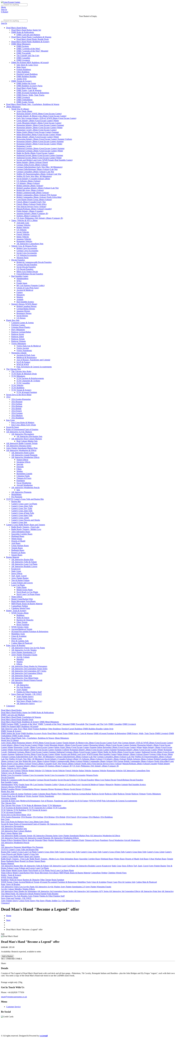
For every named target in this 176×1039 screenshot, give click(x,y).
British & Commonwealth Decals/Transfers (34, 262)
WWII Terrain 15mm (19, 627)
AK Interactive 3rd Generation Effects (26, 673)
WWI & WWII (22, 364)
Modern (19, 297)
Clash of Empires (12, 1029)
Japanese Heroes (23, 311)
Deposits (20, 467)
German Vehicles (23, 225)
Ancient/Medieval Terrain (21, 629)
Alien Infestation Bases (20, 532)
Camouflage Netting (19, 606)
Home (8, 915)
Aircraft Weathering (24, 485)
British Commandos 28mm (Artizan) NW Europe (36, 195)
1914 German (17, 413)
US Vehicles (21, 230)
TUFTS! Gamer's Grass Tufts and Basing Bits (25, 499)
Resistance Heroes (23, 313)
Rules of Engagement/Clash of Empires (22, 429)
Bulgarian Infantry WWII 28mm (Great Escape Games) (39, 114)
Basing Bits (16, 501)
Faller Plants (21, 587)
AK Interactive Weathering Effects (25, 457)
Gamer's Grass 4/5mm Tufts (22, 513)
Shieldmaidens (22, 278)
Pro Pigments (16, 497)
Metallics (20, 659)
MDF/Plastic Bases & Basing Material (26, 604)
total (44, 1036)
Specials (19, 464)
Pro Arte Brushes (23, 687)
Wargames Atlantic (19, 353)
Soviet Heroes (22, 316)
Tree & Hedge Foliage (20, 580)
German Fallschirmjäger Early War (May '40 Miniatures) (39, 167)
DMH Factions (22, 46)
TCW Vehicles (17, 385)
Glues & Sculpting (18, 636)
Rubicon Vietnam (18, 341)
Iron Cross (10, 420)
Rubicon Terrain (18, 339)
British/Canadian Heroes (26, 306)
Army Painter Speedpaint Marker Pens (21, 448)
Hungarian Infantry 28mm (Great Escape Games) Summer (40, 125)
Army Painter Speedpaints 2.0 (23, 652)
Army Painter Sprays (24, 696)
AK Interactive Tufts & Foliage (24, 562)
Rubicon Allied (17, 336)
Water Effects (16, 597)
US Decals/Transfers (24, 269)
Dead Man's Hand (73, 1027)
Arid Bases (15, 543)
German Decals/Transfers (26, 264)
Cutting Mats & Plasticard (21, 643)
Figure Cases (16, 638)
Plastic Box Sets (12, 320)
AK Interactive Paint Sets (21, 676)
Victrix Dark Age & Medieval (28, 346)
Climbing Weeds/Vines (20, 608)
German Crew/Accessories (27, 251)
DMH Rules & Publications (22, 32)
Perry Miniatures (18, 329)
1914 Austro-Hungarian (21, 399)
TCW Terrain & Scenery (21, 390)
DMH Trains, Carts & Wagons (28, 90)
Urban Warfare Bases (20, 545)
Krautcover (15, 569)
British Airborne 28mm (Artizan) (29, 185)
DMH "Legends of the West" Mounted (32, 51)
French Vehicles (23, 234)
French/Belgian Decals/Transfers (29, 274)
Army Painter (21, 689)
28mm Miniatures (13, 107)
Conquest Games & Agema (22, 323)
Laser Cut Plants (18, 585)
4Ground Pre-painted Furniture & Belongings (29, 631)
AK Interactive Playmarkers (22, 434)
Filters (19, 469)
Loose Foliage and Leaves (22, 583)
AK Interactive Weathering (147, 1029)
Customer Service (13, 1007)
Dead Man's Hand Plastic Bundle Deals (32, 39)
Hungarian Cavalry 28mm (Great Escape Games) (36, 130)
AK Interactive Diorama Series (18, 446)
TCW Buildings (17, 388)
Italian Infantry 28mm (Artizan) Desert (32, 162)
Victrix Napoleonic (24, 350)
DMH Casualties (23, 58)
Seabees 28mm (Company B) (28, 216)
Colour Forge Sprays (24, 699)
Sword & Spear (12, 427)
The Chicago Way (13, 369)
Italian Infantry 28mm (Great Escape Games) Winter (37, 137)
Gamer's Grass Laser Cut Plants (24, 504)
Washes (19, 471)
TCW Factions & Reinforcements (30, 378)
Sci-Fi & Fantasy (23, 362)
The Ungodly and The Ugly (27, 55)
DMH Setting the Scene (26, 83)
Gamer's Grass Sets (19, 522)
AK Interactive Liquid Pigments (24, 455)
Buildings (20, 615)
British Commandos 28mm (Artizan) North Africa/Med (38, 197)
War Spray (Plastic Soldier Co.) (29, 701)
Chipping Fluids (23, 476)
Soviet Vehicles (22, 232)
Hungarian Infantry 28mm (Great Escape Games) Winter (39, 127)
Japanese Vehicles (23, 239)
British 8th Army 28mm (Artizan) (30, 190)
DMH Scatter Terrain (25, 102)
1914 (8, 397)
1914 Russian (16, 401)
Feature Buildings (23, 69)
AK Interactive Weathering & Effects (21, 450)
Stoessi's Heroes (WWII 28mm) (24, 304)
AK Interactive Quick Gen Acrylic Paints (28, 648)
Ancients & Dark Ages (25, 355)
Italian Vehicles (22, 237)
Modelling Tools (18, 634)
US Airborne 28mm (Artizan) (28, 181)
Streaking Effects (23, 462)
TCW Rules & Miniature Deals (24, 374)
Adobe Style (21, 79)
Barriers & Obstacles (24, 620)
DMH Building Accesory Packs (29, 86)
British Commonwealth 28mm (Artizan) (32, 192)
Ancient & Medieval (24, 290)
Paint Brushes (17, 682)
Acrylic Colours (23, 657)
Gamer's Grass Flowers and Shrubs (25, 520)
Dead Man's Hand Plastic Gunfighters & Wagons (31, 37)
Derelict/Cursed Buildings (27, 74)
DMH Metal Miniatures (21, 44)
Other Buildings (23, 72)
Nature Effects (22, 460)
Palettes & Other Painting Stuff (29, 692)
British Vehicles (22, 227)
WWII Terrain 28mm (19, 613)
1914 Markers (17, 415)
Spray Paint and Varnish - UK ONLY (26, 694)
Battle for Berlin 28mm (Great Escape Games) (35, 153)
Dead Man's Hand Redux (16, 28)
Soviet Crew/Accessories (26, 253)
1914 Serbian (16, 404)
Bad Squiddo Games (19, 276)
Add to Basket (7, 956)
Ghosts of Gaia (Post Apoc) (27, 288)
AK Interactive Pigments (21, 492)
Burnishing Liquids (24, 473)
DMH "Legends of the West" (28, 48)
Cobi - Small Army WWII (137, 1031)
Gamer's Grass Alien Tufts (22, 506)
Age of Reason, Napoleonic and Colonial (33, 360)
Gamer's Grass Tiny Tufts (21, 508)
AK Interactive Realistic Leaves (24, 566)
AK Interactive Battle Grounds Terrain (21, 443)
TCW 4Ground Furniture (26, 392)
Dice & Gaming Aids (20, 641)
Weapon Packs (22, 257)
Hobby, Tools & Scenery (16, 610)
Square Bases (16, 555)
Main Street (21, 67)
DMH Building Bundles (26, 76)
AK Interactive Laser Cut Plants (24, 564)
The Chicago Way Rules (21, 371)
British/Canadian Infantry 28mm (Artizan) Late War (37, 188)
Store (8, 920)
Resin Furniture (22, 624)
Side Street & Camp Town (27, 65)
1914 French (16, 411)
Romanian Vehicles (24, 241)
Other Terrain (21, 622)
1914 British (16, 408)
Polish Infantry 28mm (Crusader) (29, 211)
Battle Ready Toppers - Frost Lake (25, 527)
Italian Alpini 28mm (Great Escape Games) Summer (37, 132)
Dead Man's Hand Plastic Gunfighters (34, 1027)
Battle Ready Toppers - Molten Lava (26, 529)
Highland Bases (17, 536)
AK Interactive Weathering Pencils (25, 487)
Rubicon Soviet (17, 334)
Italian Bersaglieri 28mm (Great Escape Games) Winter (38, 134)
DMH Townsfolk (23, 53)
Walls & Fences (22, 617)
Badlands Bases (17, 550)
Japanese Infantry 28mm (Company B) (32, 213)
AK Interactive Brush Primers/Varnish (26, 680)
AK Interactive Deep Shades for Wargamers (29, 666)
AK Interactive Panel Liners (22, 453)
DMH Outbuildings (24, 100)
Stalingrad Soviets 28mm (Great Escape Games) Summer (39, 155)
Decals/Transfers (18, 260)
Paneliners (20, 480)
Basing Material (12, 557)
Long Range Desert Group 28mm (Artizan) (34, 199)
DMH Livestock (23, 60)
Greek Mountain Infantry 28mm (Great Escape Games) (38, 123)
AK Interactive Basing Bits (22, 559)
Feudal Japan (21, 283)
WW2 (18, 281)
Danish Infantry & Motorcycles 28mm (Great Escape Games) (41, 116)
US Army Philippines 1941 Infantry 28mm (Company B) (39, 218)
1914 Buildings (17, 418)
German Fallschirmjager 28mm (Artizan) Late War (37, 169)
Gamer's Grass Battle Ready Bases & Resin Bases (48, 1031)
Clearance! (10, 706)
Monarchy (20, 295)
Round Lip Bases (18, 552)
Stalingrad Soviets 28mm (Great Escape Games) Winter (39, 158)
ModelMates (16, 494)
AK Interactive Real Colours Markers (26, 439)
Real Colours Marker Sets (26, 441)
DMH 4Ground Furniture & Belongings (32, 93)
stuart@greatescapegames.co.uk (14, 997)
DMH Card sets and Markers (28, 35)
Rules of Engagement (163, 1027)
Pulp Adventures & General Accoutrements (34, 367)
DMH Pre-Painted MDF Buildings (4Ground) (30, 62)
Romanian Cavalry (24, 146)
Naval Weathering (23, 483)
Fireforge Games (18, 325)
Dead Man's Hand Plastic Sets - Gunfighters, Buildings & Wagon (32, 104)
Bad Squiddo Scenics (25, 302)
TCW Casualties (23, 383)
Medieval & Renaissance (26, 357)
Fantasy (19, 292)
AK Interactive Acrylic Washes (24, 650)
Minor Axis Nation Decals (27, 271)
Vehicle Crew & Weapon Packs (24, 246)
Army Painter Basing (19, 578)
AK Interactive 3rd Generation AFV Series (28, 671)
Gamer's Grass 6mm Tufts (21, 515)
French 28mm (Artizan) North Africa (31, 204)
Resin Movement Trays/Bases (23, 601)
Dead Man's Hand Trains (26, 88)
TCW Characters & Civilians (28, 381)
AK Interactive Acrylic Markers (19, 432)
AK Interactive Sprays (25, 703)
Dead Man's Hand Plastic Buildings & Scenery (30, 42)
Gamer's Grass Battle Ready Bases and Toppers (25, 525)
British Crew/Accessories (26, 248)
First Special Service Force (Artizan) (31, 206)
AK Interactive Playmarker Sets (29, 436)
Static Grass (16, 571)
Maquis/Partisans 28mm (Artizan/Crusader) (34, 209)
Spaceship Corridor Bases (21, 534)
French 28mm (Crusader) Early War (31, 202)
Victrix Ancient (22, 348)
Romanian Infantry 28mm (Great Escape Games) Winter (39, 144)
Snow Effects (16, 573)
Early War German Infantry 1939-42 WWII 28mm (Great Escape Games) (46, 118)
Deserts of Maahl (18, 541)
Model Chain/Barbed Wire (22, 599)
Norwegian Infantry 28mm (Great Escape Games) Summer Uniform (44, 139)
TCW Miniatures (18, 376)
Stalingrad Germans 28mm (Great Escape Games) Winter (39, 151)
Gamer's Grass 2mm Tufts (21, 511)
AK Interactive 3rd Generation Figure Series (29, 669)
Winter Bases (16, 538)
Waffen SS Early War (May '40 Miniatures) (34, 176)
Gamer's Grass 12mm (20, 518)
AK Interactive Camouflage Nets (29, 244)
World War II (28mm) (20, 109)
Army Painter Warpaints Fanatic (24, 655)
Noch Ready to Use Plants (27, 592)
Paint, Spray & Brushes (15, 645)
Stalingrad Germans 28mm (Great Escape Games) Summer (40, 148)
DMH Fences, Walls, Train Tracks (30, 95)
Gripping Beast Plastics (20, 327)
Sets (18, 490)
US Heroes (21, 318)
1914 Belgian (16, 406)
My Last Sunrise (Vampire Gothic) (30, 285)
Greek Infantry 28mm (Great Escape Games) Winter (37, 120)
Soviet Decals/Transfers (26, 267)
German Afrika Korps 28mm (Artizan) (32, 165)
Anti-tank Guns (22, 223)
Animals (19, 299)
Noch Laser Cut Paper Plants (28, 594)
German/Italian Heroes (25, 309)
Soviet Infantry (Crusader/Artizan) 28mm (33, 179)
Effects (19, 664)
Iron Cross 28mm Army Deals (23, 425)
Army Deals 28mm (24, 111)
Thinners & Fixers (23, 478)
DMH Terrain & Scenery (21, 81)
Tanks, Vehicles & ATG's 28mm (24, 220)
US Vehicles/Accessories (26, 255)
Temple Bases (17, 548)
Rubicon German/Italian (21, 332)
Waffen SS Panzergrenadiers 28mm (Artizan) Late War (38, 174)
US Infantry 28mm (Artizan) (28, 183)
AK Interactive (22, 685)
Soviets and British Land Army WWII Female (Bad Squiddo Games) (44, 160)
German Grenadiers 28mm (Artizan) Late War (35, 172)
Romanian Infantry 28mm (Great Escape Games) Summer (40, 141)
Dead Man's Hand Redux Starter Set (26, 30)
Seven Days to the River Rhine (18, 395)
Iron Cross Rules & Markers (22, 422)
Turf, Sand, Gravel (19, 576)
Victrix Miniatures (18, 343)
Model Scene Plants (24, 590)
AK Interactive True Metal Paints (24, 678)
